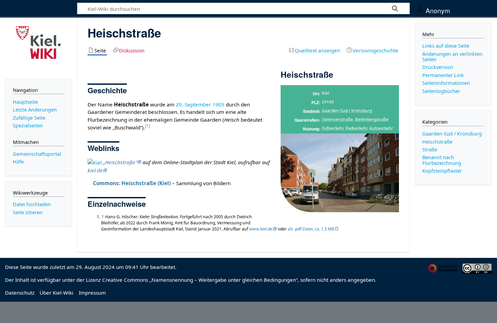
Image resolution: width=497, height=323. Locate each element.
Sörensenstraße (337, 119)
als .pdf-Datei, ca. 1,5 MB (311, 229)
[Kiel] (95, 162)
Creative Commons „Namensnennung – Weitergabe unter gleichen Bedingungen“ (200, 279)
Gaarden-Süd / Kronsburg (347, 111)
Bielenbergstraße (371, 119)
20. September (193, 104)
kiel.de (95, 170)
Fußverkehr (333, 128)
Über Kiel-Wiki (56, 292)
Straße (429, 149)
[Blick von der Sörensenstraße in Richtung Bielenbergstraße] (340, 172)
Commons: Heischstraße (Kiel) (132, 183)
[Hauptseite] (38, 48)
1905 (218, 104)
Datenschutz (19, 292)
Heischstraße (437, 142)
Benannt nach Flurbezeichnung (441, 160)
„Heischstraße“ (120, 162)
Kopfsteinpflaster (442, 171)
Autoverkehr (381, 128)
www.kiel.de (261, 229)
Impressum (92, 292)
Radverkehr (356, 128)
